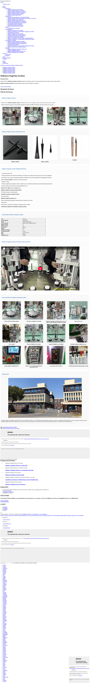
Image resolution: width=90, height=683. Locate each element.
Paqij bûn (5, 58)
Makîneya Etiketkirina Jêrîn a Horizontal (16, 52)
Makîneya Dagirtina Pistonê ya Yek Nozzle (11, 428)
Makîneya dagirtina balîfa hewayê (14, 15)
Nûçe (4, 56)
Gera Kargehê (8, 54)
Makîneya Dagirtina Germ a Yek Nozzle (15, 19)
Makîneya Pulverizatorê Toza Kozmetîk (15, 36)
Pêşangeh (7, 55)
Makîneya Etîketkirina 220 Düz (14, 50)
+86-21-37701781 (6, 519)
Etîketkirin (7, 47)
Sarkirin (6, 27)
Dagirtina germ (8, 16)
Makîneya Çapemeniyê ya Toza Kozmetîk (75, 515)
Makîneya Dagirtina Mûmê (61, 515)
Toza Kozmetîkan (8, 29)
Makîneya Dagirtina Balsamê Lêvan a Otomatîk (17, 21)
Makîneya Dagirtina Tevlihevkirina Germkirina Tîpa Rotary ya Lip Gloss (22, 18)
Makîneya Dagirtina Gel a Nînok (49, 515)
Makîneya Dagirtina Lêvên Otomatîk (14, 475)
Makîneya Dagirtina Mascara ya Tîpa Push (16, 10)
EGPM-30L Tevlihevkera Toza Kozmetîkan (16, 35)
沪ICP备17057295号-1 (26, 514)
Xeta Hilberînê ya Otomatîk (10, 40)
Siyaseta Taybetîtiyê (4, 500)
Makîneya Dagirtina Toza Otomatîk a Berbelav (17, 34)
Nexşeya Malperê (43, 514)
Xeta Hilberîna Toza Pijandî (13, 32)
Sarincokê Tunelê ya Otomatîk (14, 28)
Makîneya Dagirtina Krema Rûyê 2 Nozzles (16, 20)
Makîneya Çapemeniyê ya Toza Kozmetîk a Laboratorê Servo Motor (21, 39)
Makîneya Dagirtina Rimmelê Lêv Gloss (22, 515)
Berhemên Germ (36, 514)
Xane (4, 6)
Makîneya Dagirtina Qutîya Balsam (7, 515)
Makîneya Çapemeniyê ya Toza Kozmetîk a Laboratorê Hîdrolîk (20, 38)
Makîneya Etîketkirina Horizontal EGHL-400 (16, 51)
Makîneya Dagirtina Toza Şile (36, 515)
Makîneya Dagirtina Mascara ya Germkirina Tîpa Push (18, 17)
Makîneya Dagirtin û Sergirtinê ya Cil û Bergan (17, 11)
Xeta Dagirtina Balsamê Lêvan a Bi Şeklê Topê (17, 22)
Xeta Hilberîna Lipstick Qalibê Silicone (15, 24)
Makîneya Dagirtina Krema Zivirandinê (15, 13)
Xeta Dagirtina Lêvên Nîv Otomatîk (15, 23)
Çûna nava (5, 53)
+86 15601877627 (6, 527)
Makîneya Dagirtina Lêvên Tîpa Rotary (15, 9)
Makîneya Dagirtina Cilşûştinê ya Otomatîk (16, 12)
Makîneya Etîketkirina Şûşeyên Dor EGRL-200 (17, 49)
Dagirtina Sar (8, 8)
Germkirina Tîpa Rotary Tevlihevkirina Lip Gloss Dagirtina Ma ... (22, 479)
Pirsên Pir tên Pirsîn (7, 57)
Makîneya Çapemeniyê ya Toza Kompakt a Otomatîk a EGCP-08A (21, 31)
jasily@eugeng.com (7, 523)
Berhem (4, 7)
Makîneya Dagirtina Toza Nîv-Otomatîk (15, 33)
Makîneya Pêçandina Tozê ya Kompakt (15, 30)
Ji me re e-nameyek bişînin (5, 86)
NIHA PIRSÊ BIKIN (4, 501)
